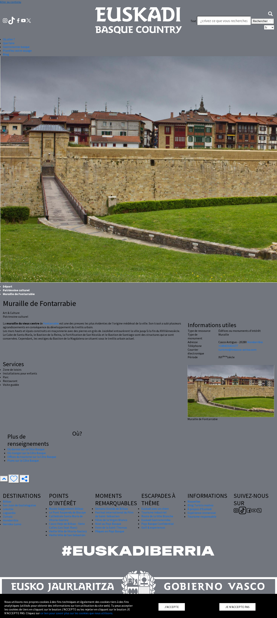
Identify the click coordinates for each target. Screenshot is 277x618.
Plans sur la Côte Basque (23, 460)
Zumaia (7, 516)
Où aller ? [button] (9, 39)
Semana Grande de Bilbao (111, 508)
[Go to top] (4, 479)
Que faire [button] (9, 43)
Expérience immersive (201, 513)
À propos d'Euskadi (199, 509)
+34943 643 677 (228, 346)
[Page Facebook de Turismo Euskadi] (18, 20)
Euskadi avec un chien (155, 508)
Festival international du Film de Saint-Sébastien (114, 514)
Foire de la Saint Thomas (111, 527)
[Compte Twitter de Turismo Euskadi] (28, 20)
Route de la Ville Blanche (157, 516)
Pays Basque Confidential (157, 524)
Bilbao (7, 501)
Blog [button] (6, 54)
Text (193, 21)
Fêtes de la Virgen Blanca (111, 520)
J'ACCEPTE (172, 607)
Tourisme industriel (154, 512)
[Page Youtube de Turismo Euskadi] (23, 20)
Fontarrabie (51, 323)
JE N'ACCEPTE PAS (237, 607)
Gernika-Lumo (12, 524)
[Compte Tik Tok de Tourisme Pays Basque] (12, 20)
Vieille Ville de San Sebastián (67, 535)
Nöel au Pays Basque (108, 524)
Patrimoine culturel (16, 290)
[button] (270, 13)
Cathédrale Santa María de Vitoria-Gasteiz (66, 518)
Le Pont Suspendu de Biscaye (67, 512)
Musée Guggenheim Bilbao (66, 508)
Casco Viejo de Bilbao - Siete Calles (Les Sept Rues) (67, 525)
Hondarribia (255, 342)
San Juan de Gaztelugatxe (19, 505)
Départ (7, 286)
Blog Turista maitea (200, 505)
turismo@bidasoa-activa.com (237, 349)
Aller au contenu (10, 2)
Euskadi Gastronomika (155, 520)
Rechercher (260, 21)
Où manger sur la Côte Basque (26, 453)
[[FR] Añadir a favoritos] (13, 478)
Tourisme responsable (201, 516)
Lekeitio (8, 509)
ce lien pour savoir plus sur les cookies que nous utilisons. (76, 613)
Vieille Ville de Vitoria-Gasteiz (68, 531)
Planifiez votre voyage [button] (17, 50)
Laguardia (9, 513)
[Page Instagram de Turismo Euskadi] (5, 20)
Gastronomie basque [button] (16, 47)
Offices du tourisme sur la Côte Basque (31, 457)
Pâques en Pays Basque (109, 531)
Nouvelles (193, 501)
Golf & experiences (153, 527)
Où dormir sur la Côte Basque (25, 449)
